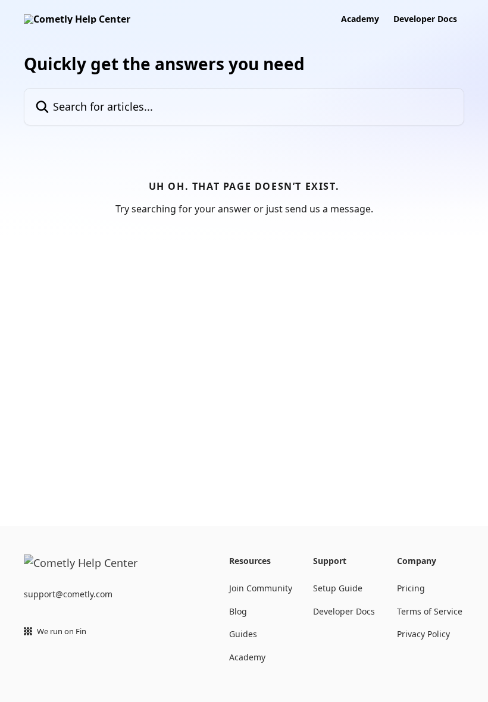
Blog (238, 611)
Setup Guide (337, 588)
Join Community (260, 588)
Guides (243, 634)
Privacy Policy (423, 634)
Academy (360, 19)
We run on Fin (61, 631)
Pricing (411, 588)
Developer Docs (425, 19)
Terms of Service (429, 611)
